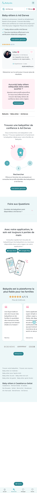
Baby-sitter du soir (8, 375)
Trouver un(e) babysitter (10, 368)
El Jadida (24, 385)
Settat (14, 388)
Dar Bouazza (6, 388)
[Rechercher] (3, 9)
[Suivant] (34, 322)
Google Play (25, 251)
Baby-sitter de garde (9, 378)
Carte (20, 484)
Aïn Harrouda (6, 390)
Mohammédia (15, 385)
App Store (13, 251)
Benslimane (16, 390)
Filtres (31, 9)
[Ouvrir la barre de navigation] (33, 3)
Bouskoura (28, 388)
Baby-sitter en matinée (10, 371)
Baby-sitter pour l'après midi (11, 373)
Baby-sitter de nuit (22, 375)
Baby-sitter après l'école (25, 378)
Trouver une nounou (26, 368)
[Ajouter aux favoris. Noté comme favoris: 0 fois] (31, 52)
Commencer (18, 103)
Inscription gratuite (18, 39)
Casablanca (6, 385)
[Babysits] (7, 3)
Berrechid (20, 388)
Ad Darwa (24, 390)
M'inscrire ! (18, 354)
